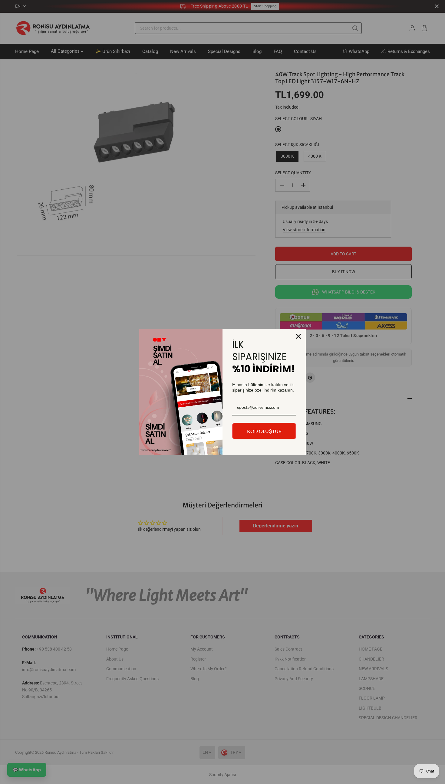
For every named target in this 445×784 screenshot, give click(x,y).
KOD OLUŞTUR (264, 431)
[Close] (298, 336)
